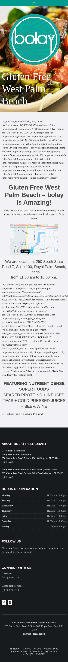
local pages (39, 633)
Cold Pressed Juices (47, 648)
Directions (37, 651)
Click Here (7, 548)
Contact (53, 651)
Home (16, 648)
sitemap (27, 633)
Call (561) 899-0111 (35, 654)
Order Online (20, 651)
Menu (28, 648)
